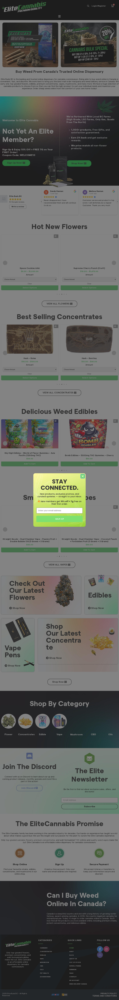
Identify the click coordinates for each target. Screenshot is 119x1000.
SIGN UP (59, 519)
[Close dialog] (83, 476)
